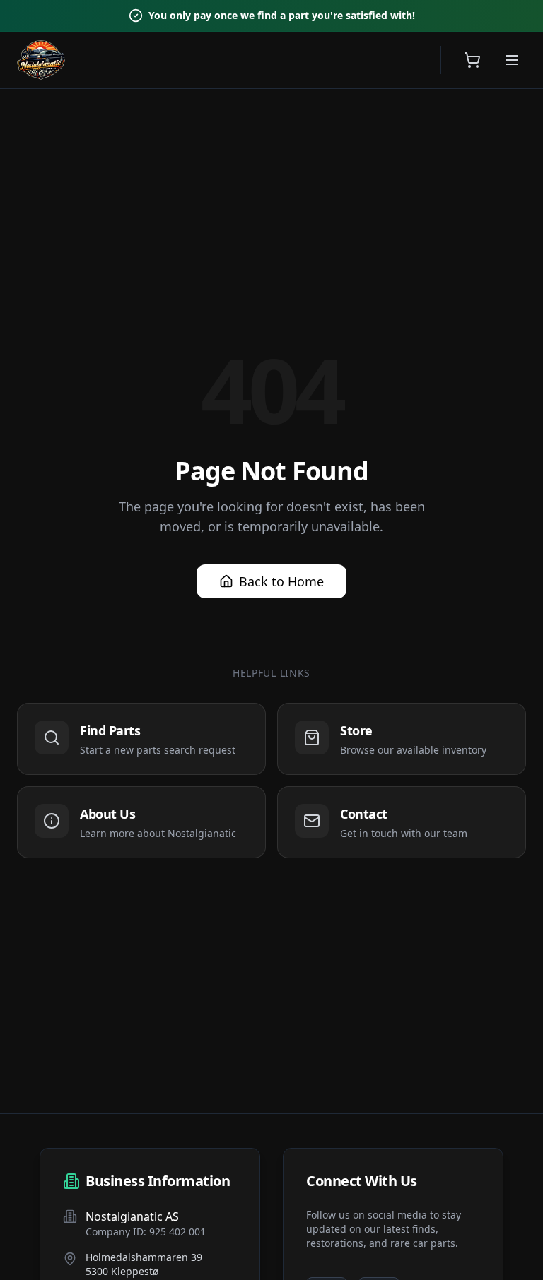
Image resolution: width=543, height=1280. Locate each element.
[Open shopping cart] (472, 60)
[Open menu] (512, 60)
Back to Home (281, 581)
